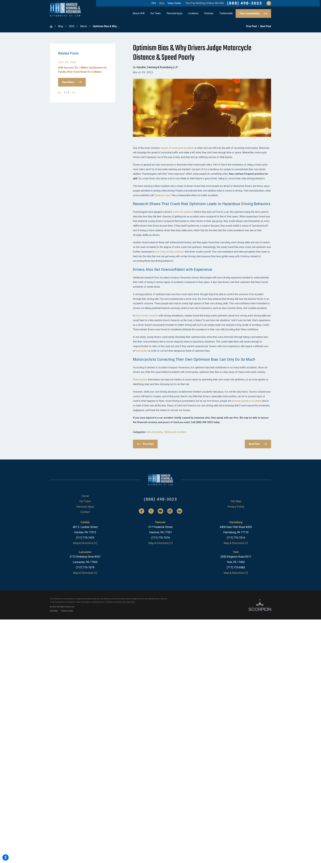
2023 (71, 26)
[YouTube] (160, 511)
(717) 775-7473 (85, 538)
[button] (5, 857)
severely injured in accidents (246, 401)
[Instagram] (170, 511)
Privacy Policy (236, 507)
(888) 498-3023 (244, 3)
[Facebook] (141, 511)
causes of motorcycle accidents (177, 148)
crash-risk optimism (183, 212)
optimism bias (162, 195)
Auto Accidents (154, 432)
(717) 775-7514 (236, 538)
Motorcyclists (140, 379)
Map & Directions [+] (85, 543)
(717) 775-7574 (160, 538)
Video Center (174, 3)
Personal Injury (85, 507)
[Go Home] (52, 26)
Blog (161, 3)
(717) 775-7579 (85, 568)
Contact (85, 512)
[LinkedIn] (179, 511)
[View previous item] (59, 92)
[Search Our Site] (268, 3)
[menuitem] (139, 13)
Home (85, 496)
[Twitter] (151, 511)
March (83, 26)
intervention (142, 351)
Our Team (85, 501)
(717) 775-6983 (236, 568)
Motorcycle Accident (175, 432)
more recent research (146, 315)
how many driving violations (169, 252)
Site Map (235, 501)
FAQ (153, 3)
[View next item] (73, 92)
